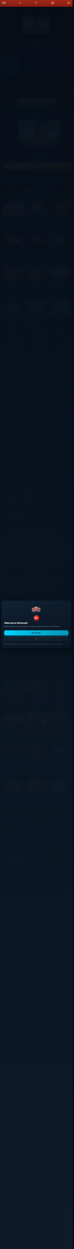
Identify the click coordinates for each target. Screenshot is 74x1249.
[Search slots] (20, 3)
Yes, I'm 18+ (36, 633)
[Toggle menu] (68, 3)
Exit (36, 638)
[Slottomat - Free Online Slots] (4, 3)
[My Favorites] (36, 3)
